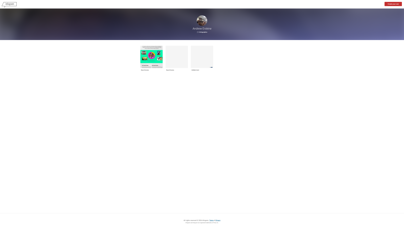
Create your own (393, 4)
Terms (211, 220)
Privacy (217, 220)
